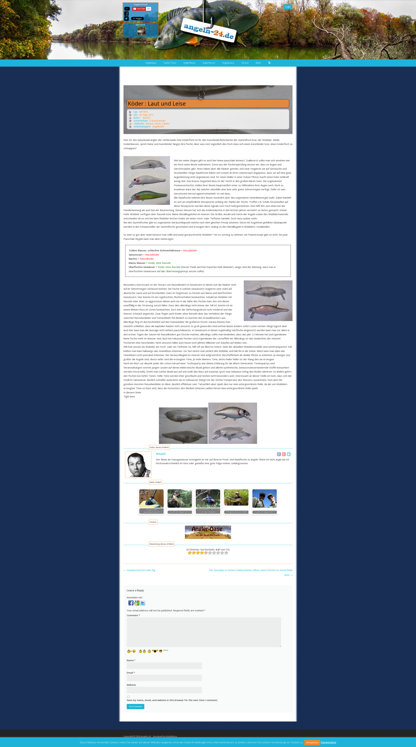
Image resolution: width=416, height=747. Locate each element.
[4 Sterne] (202, 553)
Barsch (149, 123)
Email (131, 672)
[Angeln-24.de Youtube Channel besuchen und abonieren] (127, 8)
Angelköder (158, 126)
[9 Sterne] (222, 553)
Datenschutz (328, 742)
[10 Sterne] (226, 553)
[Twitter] (289, 454)
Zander (165, 123)
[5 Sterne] (206, 553)
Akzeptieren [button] (312, 742)
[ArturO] (138, 477)
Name (131, 660)
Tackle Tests (169, 62)
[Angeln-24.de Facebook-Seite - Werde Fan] (126, 13)
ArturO (146, 117)
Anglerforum (208, 62)
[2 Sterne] (194, 553)
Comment (133, 615)
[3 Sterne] (198, 553)
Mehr (258, 62)
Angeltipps (150, 62)
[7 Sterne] (214, 553)
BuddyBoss (171, 736)
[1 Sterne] (190, 553)
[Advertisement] (208, 78)
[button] (131, 604)
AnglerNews (189, 62)
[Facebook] (279, 454)
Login (287, 6)
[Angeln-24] (205, 28)
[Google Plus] (284, 454)
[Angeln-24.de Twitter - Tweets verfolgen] (126, 18)
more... (166, 650)
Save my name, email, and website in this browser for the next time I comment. (172, 700)
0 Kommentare (158, 120)
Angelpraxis (228, 62)
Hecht (158, 123)
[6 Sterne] (210, 553)
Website (131, 684)
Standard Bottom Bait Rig (139, 570)
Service (245, 62)
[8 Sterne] (218, 553)
